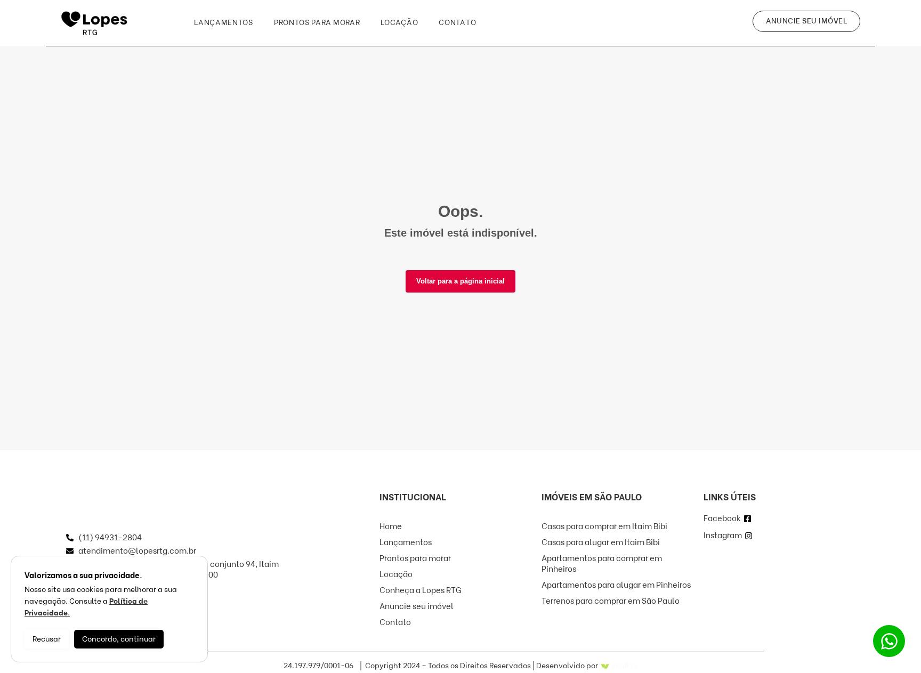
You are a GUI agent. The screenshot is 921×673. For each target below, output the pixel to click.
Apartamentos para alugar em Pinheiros (616, 585)
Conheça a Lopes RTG (420, 590)
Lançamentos (223, 22)
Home (390, 526)
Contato (457, 22)
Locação (399, 22)
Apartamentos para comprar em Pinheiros (602, 564)
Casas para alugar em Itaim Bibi (601, 542)
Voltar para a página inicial (460, 281)
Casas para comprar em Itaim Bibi (604, 526)
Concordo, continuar (119, 639)
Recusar (47, 639)
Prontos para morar (317, 22)
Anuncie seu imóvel (416, 606)
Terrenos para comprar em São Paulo (611, 601)
